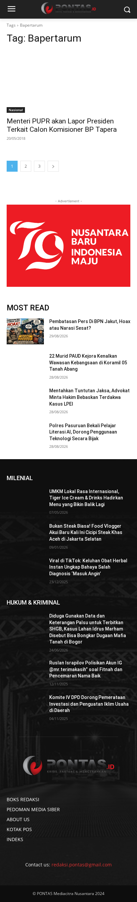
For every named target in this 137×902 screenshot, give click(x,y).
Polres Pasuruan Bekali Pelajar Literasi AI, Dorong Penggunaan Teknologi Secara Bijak (83, 432)
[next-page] (53, 166)
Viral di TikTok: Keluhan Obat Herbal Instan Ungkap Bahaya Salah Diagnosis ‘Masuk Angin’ (88, 567)
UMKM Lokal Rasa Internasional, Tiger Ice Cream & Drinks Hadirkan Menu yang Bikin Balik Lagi (86, 498)
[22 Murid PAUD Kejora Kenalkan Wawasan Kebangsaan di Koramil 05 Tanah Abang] (25, 366)
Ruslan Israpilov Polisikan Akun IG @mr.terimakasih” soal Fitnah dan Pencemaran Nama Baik (85, 669)
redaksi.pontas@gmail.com (82, 864)
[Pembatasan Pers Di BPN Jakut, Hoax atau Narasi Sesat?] (25, 331)
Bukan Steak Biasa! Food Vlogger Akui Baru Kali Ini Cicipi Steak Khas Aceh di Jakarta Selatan (85, 532)
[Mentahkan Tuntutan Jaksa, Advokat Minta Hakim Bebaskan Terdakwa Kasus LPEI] (25, 401)
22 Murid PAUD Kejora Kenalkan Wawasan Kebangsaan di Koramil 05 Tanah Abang (88, 362)
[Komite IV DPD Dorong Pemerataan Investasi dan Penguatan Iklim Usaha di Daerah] (25, 707)
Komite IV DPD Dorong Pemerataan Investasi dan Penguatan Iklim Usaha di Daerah (89, 704)
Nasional (16, 109)
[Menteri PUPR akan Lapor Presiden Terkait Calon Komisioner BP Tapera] (68, 82)
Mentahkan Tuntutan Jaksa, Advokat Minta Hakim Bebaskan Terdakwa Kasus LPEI (89, 397)
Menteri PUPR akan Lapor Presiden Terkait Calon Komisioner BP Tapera (62, 125)
